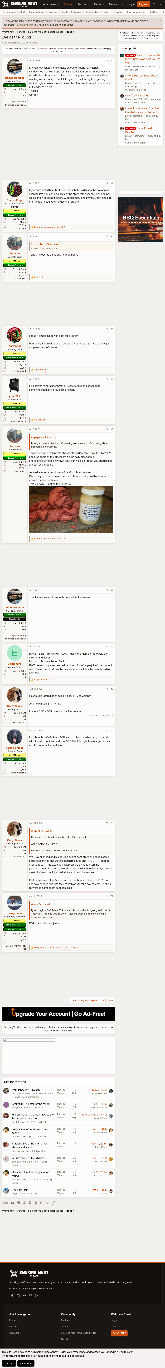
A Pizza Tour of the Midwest (28, 1158)
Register (115, 1326)
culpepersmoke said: (42, 437)
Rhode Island (19, 371)
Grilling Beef (131, 69)
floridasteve (18, 1151)
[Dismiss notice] (160, 20)
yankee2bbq (100, 1118)
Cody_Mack (101, 1147)
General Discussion (135, 102)
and (49, 227)
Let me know (23, 24)
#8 (112, 646)
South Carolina (18, 772)
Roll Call (42, 1122)
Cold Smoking (92, 12)
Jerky (106, 12)
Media (97, 4)
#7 (112, 590)
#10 (111, 730)
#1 (112, 60)
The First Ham (20, 1190)
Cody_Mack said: (40, 831)
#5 (112, 379)
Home (12, 1320)
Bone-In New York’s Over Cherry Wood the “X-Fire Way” (142, 58)
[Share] (108, 61)
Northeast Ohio (18, 421)
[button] (58, 4)
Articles (82, 4)
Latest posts (128, 48)
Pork (36, 1193)
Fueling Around (99, 1107)
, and (56, 947)
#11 (111, 823)
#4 (112, 328)
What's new (49, 4)
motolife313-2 (19, 1136)
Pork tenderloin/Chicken (26, 1090)
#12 (111, 896)
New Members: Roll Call (13, 12)
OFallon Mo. (20, 278)
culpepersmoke (13, 42)
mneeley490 (100, 1132)
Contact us (15, 1332)
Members (114, 4)
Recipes (118, 12)
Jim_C (15, 1193)
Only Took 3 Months (137, 95)
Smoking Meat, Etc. (136, 12)
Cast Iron (154, 12)
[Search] (160, 4)
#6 (112, 429)
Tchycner (17, 1107)
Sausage (53, 12)
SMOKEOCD (101, 1161)
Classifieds (67, 1339)
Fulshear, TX (19, 722)
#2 (112, 183)
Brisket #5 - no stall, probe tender (31, 1104)
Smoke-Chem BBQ (22, 1161)
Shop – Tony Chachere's (45, 244)
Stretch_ (16, 1122)
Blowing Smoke (36, 12)
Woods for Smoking (135, 89)
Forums (68, 4)
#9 (112, 688)
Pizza (15, 1165)
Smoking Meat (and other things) (78, 1332)
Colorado (21, 228)
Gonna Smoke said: (41, 904)
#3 (112, 236)
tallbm (104, 1193)
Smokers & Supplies (71, 12)
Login (114, 1320)
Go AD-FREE (119, 1333)
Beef (41, 1107)
